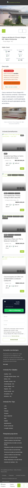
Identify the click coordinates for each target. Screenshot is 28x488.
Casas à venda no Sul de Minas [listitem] (12, 440)
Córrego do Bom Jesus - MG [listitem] (11, 376)
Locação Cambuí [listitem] (8, 428)
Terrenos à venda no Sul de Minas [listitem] (13, 452)
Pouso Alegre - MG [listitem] (9, 386)
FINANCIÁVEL (11, 234)
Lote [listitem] (5, 406)
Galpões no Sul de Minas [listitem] (10, 457)
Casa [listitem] (5, 408)
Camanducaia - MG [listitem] (9, 384)
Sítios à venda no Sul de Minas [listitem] (12, 449)
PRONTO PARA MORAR (8, 236)
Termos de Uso (15, 336)
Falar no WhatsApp (15, 310)
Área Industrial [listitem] (8, 416)
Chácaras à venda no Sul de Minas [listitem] (13, 447)
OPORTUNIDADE (17, 234)
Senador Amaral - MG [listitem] (9, 381)
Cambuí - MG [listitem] (7, 374)
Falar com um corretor (11, 87)
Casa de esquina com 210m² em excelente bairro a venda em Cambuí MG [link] (13, 278)
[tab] (3, 31)
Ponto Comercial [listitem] (8, 425)
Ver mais (5, 364)
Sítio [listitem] (5, 418)
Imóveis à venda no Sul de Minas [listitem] (13, 438)
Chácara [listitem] (6, 411)
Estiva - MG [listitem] (7, 379)
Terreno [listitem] (6, 413)
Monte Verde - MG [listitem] (9, 391)
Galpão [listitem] (6, 421)
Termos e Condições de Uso (9, 478)
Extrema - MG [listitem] (7, 396)
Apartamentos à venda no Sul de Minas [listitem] (13, 443)
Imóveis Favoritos (20, 475)
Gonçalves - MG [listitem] (8, 393)
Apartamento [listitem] (7, 423)
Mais (22, 168)
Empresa (11, 475)
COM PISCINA (17, 193)
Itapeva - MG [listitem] (7, 389)
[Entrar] (25, 2)
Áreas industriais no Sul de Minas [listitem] (13, 459)
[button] (20, 31)
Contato (4, 475)
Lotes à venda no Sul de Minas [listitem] (12, 454)
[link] (14, 142)
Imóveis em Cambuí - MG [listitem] (11, 462)
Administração (5, 481)
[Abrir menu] (2, 2)
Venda (5, 153)
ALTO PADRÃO (11, 193)
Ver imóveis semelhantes (12, 83)
